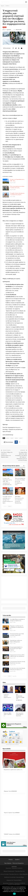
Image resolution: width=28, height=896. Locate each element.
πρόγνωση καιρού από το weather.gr (12, 744)
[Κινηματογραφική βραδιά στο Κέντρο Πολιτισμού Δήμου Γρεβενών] (6, 648)
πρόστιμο (16, 438)
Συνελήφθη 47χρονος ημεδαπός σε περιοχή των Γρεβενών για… (17, 620)
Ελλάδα (4, 27)
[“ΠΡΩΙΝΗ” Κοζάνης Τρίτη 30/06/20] (14, 824)
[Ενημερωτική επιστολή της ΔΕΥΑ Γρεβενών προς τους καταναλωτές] (6, 656)
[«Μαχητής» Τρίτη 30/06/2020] (14, 781)
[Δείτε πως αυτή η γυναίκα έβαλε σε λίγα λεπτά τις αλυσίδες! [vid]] (20, 707)
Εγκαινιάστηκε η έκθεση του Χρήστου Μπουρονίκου (16, 641)
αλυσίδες (7, 438)
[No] (26, 890)
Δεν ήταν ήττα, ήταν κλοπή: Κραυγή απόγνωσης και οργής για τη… (17, 669)
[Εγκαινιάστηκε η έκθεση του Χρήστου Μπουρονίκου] (6, 642)
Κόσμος (11, 859)
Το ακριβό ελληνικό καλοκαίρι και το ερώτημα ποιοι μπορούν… (17, 194)
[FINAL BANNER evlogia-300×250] (14, 563)
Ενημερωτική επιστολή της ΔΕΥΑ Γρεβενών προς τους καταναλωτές (17, 655)
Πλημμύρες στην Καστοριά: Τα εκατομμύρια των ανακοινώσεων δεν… (17, 627)
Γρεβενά (17, 859)
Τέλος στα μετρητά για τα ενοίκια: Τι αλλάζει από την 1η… (17, 187)
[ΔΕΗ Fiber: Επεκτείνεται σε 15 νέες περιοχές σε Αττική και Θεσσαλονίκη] (20, 491)
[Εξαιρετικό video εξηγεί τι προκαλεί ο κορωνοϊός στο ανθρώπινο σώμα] (8, 707)
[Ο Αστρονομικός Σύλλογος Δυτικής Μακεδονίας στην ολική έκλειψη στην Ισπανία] (6, 663)
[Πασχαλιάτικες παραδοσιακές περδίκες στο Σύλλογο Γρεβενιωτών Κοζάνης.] (14, 760)
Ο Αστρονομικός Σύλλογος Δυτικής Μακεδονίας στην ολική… (17, 662)
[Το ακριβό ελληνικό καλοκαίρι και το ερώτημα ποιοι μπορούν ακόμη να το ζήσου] (6, 195)
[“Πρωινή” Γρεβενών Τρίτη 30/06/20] (14, 803)
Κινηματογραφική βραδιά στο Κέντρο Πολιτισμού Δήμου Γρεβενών (16, 648)
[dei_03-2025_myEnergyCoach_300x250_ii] (14, 540)
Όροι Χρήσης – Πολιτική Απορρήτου (14, 863)
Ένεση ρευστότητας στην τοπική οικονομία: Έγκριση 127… (17, 634)
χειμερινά (20, 438)
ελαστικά (12, 438)
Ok (14, 893)
